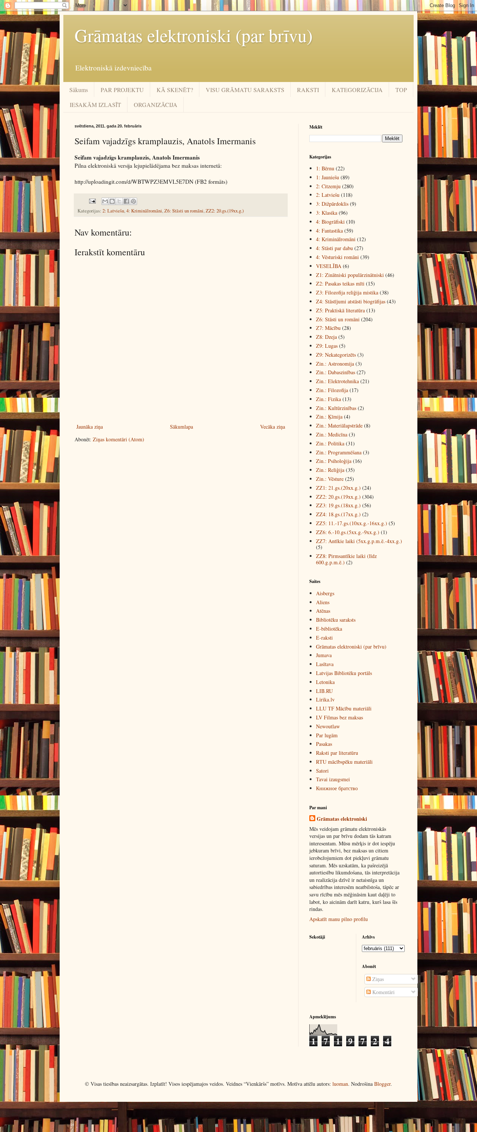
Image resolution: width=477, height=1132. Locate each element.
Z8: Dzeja (326, 336)
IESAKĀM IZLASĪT (95, 104)
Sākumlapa (181, 426)
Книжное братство (337, 788)
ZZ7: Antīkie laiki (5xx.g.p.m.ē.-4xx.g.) (359, 541)
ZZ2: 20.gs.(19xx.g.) (225, 211)
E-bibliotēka (329, 628)
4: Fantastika (329, 230)
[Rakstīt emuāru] (112, 201)
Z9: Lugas (327, 345)
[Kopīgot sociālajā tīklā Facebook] (126, 201)
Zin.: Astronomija (335, 363)
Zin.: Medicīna (331, 434)
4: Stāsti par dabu (334, 248)
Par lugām (327, 735)
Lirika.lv (325, 699)
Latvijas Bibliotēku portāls (344, 673)
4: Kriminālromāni (144, 211)
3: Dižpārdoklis (332, 203)
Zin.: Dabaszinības (335, 372)
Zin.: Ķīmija (329, 416)
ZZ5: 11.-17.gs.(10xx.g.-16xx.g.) (351, 523)
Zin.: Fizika (328, 399)
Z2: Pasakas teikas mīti (340, 283)
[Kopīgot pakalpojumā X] (119, 201)
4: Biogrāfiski (330, 221)
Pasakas (324, 743)
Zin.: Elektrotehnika (337, 381)
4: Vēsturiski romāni (337, 257)
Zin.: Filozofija (332, 390)
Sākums (78, 90)
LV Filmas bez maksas (339, 717)
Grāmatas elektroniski (342, 819)
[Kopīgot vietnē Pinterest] (133, 201)
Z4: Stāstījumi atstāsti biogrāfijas (350, 301)
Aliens (322, 602)
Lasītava (325, 664)
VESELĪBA (328, 265)
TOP (401, 90)
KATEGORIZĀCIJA (357, 90)
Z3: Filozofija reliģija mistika (347, 292)
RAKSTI (308, 90)
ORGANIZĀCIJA (155, 104)
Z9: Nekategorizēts (336, 354)
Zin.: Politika (330, 443)
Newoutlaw (328, 726)
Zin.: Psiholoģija (333, 460)
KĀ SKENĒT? (175, 90)
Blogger (382, 1083)
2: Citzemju (328, 186)
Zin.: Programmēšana (338, 452)
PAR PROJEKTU (122, 90)
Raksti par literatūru (337, 752)
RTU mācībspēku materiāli (344, 761)
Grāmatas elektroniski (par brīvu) (194, 35)
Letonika (325, 681)
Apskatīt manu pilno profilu (338, 919)
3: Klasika (326, 212)
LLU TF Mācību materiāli (344, 708)
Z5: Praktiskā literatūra (340, 310)
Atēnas (323, 610)
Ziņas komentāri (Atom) (118, 439)
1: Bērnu (325, 168)
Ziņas (377, 979)
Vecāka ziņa (272, 426)
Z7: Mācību (328, 327)
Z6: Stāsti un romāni (183, 211)
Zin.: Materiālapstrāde (339, 425)
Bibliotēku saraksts (336, 619)
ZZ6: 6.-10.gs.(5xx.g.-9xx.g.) (347, 532)
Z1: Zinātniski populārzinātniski (350, 274)
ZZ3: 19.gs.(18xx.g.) (338, 505)
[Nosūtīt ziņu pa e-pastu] (92, 201)
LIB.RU (324, 690)
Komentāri (383, 992)
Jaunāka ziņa (89, 426)
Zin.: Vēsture (330, 478)
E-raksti (324, 637)
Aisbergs (325, 593)
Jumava (324, 655)
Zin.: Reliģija (330, 469)
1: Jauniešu (327, 177)
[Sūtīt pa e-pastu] (105, 201)
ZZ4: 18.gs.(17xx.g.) (338, 514)
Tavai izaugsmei (333, 779)
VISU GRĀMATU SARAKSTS (245, 90)
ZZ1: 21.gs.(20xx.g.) (338, 487)
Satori (322, 770)
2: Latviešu (113, 211)
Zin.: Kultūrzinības (336, 408)
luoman (340, 1083)
